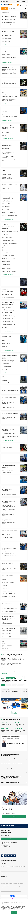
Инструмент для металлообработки (9, 243)
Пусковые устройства (6, 472)
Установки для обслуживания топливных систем (10, 518)
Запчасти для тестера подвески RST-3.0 (10, 390)
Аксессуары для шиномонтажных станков (8, 606)
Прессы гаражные (5, 134)
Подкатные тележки (6, 341)
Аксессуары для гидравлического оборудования (9, 128)
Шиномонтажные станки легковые (9, 611)
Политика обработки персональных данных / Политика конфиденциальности (12, 887)
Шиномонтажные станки (7, 603)
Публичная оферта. (5, 883)
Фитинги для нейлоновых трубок (8, 593)
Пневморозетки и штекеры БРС (8, 587)
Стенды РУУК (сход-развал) (7, 563)
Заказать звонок (14, 838)
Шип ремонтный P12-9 (6, 636)
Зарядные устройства (6, 469)
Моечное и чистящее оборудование (9, 355)
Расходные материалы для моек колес (10, 382)
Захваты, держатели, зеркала (8, 240)
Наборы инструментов (6, 252)
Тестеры (3, 160)
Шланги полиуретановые (7, 645)
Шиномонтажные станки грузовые (9, 610)
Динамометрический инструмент (8, 235)
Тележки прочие (5, 346)
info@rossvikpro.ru (5, 835)
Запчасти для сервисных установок (9, 503)
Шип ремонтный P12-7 (6, 633)
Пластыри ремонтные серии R (8, 322)
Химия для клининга (6, 41)
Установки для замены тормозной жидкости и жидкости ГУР (9, 513)
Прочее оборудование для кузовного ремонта (9, 420)
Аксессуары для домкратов (7, 172)
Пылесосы (4, 367)
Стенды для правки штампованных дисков (9, 556)
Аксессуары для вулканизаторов (8, 110)
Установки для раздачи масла (8, 407)
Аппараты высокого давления (8, 360)
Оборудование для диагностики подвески (8, 392)
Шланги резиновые (6, 646)
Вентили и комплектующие (7, 89)
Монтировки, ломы (6, 250)
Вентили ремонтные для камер (8, 306)
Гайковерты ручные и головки (8, 232)
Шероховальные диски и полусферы (9, 215)
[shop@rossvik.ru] (21, 5)
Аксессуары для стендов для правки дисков (9, 546)
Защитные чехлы (5, 186)
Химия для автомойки (6, 38)
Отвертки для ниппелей (7, 207)
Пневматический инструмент (8, 255)
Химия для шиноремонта (7, 329)
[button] (15, 712)
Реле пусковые (5, 590)
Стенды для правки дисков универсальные (7, 552)
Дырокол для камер (6, 197)
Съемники (4, 262)
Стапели (3, 422)
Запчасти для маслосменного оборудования (8, 403)
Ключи (3, 247)
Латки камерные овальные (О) (8, 310)
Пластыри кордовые (6, 313)
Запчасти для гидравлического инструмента (8, 418)
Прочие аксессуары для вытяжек (8, 537)
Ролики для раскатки (6, 210)
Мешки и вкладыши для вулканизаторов (10, 114)
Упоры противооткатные (7, 448)
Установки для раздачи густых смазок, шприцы (9, 405)
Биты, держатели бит (6, 228)
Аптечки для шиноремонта (7, 304)
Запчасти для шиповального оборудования (8, 622)
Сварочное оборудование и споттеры (9, 494)
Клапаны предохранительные (8, 582)
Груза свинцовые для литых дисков (9, 55)
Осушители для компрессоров (8, 296)
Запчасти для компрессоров (7, 291)
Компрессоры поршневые (7, 294)
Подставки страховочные (7, 447)
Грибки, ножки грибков (6, 307)
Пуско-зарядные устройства (7, 470)
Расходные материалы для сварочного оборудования (10, 492)
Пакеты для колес (5, 188)
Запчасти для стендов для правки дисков (9, 549)
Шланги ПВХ (4, 643)
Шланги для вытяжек (6, 539)
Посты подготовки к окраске (8, 435)
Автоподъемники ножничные (8, 17)
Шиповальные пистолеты (7, 623)
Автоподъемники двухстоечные (8, 14)
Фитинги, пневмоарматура (7, 575)
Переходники (4, 585)
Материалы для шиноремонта (8, 302)
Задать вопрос (14, 748)
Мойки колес (4, 380)
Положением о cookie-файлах (8, 908)
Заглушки (4, 579)
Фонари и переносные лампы (8, 270)
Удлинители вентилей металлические (9, 96)
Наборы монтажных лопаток (7, 204)
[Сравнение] (15, 1)
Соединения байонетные (7, 591)
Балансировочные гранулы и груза (9, 48)
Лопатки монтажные (6, 203)
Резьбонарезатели (5, 209)
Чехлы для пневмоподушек (7, 117)
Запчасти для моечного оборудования (10, 361)
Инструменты (5, 224)
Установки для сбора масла (7, 408)
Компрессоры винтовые (7, 292)
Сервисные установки (6, 499)
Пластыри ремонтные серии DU (8, 321)
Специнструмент (5, 259)
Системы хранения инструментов (8, 258)
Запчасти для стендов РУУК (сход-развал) (9, 569)
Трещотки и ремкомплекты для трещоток (8, 266)
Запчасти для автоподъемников (8, 22)
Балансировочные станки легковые (9, 73)
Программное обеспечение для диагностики (8, 157)
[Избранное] (18, 1)
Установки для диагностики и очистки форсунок (9, 163)
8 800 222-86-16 (6, 833)
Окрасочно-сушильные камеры (8, 433)
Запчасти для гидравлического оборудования (8, 130)
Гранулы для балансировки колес (9, 51)
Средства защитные (6, 261)
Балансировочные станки (7, 67)
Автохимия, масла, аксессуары (8, 31)
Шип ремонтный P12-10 (6, 630)
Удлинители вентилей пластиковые (9, 97)
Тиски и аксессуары (6, 264)
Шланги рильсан (5, 648)
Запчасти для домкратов (7, 179)
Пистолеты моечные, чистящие (8, 364)
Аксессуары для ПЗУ (6, 467)
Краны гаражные (5, 132)
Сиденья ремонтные (6, 343)
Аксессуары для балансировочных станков (9, 70)
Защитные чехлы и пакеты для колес (9, 184)
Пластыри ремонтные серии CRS (8, 316)
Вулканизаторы (5, 107)
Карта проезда (4, 845)
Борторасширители (6, 79)
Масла (3, 36)
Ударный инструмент (6, 268)
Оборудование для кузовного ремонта (10, 413)
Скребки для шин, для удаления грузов (10, 213)
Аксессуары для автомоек (7, 33)
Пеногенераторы (5, 363)
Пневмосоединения (6, 588)
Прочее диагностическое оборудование (10, 159)
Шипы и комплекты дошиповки (8, 628)
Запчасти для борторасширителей (9, 83)
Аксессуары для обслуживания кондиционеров (8, 502)
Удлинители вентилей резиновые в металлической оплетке (9, 100)
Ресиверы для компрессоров (8, 297)
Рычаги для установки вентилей (8, 212)
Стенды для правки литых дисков (8, 553)
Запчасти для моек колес (7, 379)
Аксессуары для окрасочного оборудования (8, 430)
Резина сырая (4, 327)
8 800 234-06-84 (18, 5)
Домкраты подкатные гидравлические (10, 175)
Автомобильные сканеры (7, 145)
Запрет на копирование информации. (16, 883)
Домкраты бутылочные (6, 174)
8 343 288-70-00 (6, 830)
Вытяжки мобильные (6, 532)
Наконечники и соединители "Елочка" (9, 584)
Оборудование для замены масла (9, 397)
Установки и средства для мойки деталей (8, 523)
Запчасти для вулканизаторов (8, 113)
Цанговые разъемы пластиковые (8, 596)
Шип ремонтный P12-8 (6, 635)
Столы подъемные (5, 135)
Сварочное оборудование (7, 487)
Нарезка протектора (6, 206)
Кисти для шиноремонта (7, 201)
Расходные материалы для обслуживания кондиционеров (8, 506)
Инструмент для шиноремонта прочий (10, 200)
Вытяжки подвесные (6, 534)
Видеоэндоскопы (5, 148)
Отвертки (4, 253)
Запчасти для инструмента (7, 238)
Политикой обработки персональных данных (11, 909)
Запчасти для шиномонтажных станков (10, 608)
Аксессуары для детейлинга (7, 35)
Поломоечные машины (6, 366)
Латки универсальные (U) (7, 312)
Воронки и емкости (6, 229)
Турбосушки (4, 369)
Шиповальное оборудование (8, 616)
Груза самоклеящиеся (6, 54)
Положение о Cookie (5, 885)
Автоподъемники (5, 12)
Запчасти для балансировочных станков (10, 75)
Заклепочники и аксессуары (7, 237)
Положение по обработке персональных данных (11, 890)
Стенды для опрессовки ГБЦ (8, 507)
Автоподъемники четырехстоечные (9, 19)
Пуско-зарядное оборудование (8, 465)
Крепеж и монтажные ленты (7, 249)
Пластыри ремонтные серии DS (8, 319)
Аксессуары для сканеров (7, 146)
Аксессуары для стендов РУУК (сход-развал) (9, 566)
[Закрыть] (26, 901)
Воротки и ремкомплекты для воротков (10, 231)
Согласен (14, 912)
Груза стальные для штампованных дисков (9, 59)
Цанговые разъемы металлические (9, 594)
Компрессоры (5, 289)
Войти (14, 816)
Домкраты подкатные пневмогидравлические (7, 178)
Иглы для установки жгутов (7, 198)
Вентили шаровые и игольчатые (8, 577)
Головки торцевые (5, 234)
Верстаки (4, 340)
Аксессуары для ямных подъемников (9, 21)
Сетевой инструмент (6, 256)
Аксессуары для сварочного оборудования (7, 490)
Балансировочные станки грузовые (9, 72)
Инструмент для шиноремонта (8, 194)
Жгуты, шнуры (5, 309)
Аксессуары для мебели (7, 338)
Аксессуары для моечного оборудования (7, 358)
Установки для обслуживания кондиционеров (8, 515)
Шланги (3, 641)
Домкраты (4, 170)
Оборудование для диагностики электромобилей (8, 153)
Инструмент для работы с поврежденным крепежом (7, 246)
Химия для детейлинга (6, 39)
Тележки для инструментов (7, 344)
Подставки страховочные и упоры (9, 444)
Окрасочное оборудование (7, 427)
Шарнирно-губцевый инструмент (8, 271)
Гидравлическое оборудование (8, 125)
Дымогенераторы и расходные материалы (8, 150)
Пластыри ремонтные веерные (8, 315)
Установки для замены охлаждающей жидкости (9, 510)
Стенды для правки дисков (7, 543)
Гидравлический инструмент (8, 415)
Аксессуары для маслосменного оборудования (8, 400)
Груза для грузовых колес (7, 52)
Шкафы (3, 347)
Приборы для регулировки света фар (9, 455)
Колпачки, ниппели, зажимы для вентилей (8, 94)
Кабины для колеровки (6, 431)
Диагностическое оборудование (8, 142)
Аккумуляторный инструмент (8, 226)
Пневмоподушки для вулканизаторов (9, 116)
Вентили (3, 92)
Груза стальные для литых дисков (8, 57)
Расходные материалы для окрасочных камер (10, 437)
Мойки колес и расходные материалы (10, 376)
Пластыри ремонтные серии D (8, 318)
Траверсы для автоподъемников (8, 24)
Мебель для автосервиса (7, 336)
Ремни (3, 476)
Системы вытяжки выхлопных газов (9, 530)
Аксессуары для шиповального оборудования (8, 619)
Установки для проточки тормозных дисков (9, 520)
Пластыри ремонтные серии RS (8, 324)
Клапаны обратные (6, 580)
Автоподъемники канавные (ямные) (9, 16)
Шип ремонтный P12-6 (6, 632)
